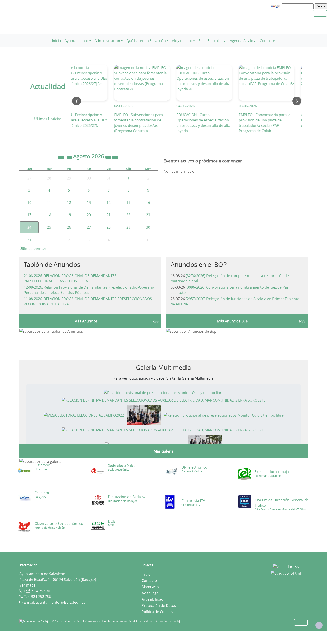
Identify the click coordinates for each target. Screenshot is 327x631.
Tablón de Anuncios (52, 264)
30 (148, 227)
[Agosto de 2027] (108, 156)
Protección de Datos (159, 605)
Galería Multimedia (163, 367)
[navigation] (298, 6)
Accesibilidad (153, 599)
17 (29, 214)
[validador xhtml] (286, 572)
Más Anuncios (86, 321)
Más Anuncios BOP (232, 321)
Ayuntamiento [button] (76, 40)
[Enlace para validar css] (286, 566)
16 (148, 202)
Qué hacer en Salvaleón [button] (146, 40)
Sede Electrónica (212, 40)
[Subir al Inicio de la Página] (319, 625)
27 (89, 227)
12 (69, 202)
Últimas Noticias (48, 119)
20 (89, 214)
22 (128, 214)
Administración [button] (107, 40)
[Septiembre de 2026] (115, 156)
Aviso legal (150, 593)
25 (49, 227)
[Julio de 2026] (70, 156)
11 (49, 202)
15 (128, 202)
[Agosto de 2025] (61, 156)
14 (109, 202)
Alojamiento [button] (182, 40)
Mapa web (150, 586)
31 (29, 239)
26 (69, 227)
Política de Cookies (157, 611)
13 (89, 202)
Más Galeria (164, 451)
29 (128, 227)
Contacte (267, 40)
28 (109, 227)
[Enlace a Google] (276, 5)
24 (29, 227)
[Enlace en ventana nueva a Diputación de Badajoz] (35, 621)
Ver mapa (27, 585)
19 (69, 214)
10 (29, 202)
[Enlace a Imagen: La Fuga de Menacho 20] (144, 414)
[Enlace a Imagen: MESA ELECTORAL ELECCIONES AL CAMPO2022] (83, 414)
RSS (155, 321)
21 (109, 214)
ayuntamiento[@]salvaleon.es (60, 602)
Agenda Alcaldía (243, 40)
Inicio (56, 40)
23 (148, 214)
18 (49, 214)
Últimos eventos (33, 248)
